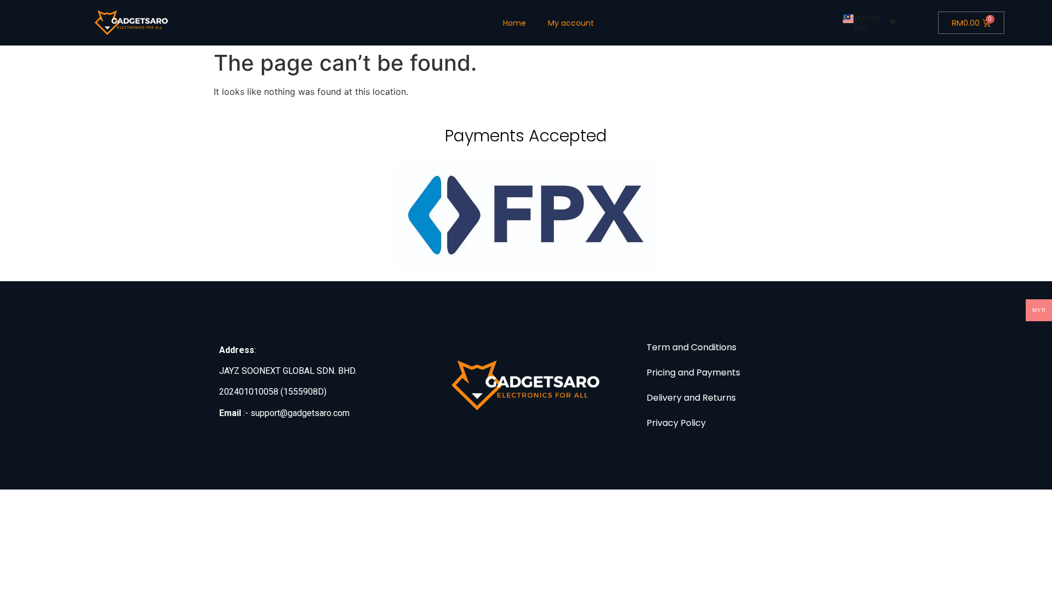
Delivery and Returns (691, 397)
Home (514, 23)
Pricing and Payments (693, 372)
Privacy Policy (676, 423)
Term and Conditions (691, 347)
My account (571, 23)
